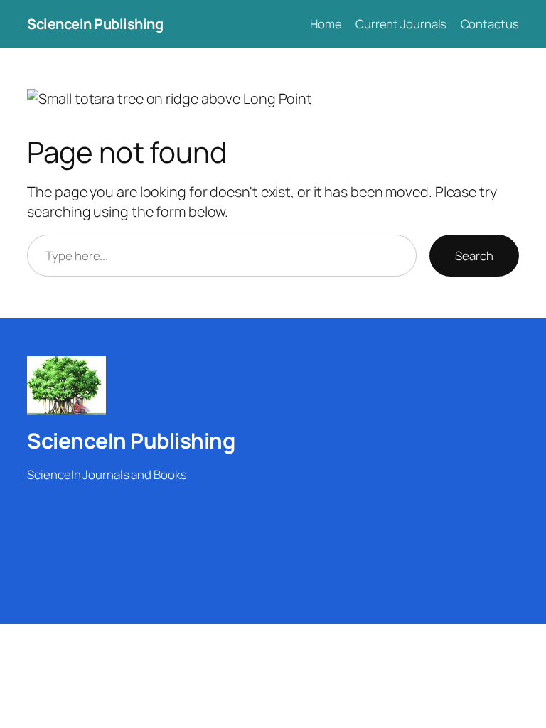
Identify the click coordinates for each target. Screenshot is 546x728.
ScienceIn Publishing (95, 23)
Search (474, 255)
